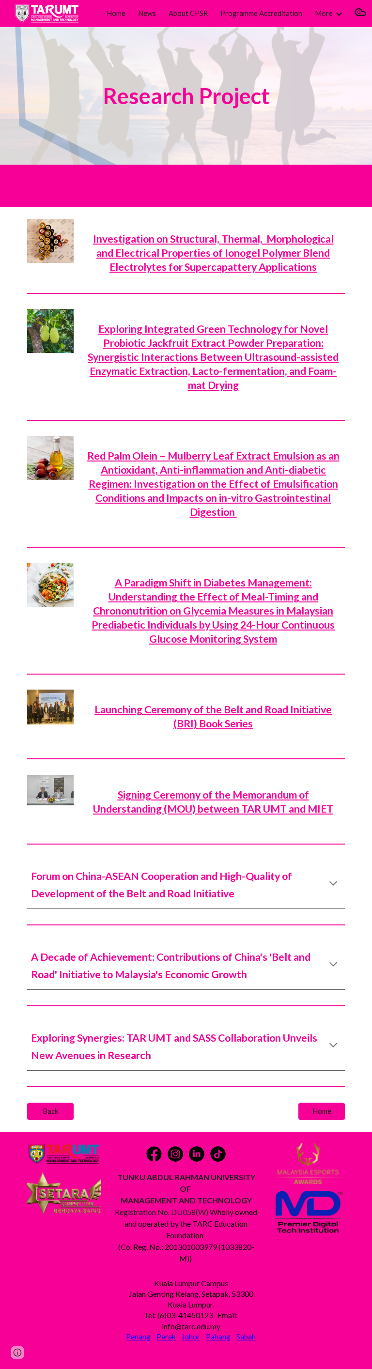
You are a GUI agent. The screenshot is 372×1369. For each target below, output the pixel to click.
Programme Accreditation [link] (261, 13)
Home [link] (116, 13)
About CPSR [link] (188, 13)
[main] (185, 96)
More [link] (324, 13)
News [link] (147, 13)
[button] (360, 13)
